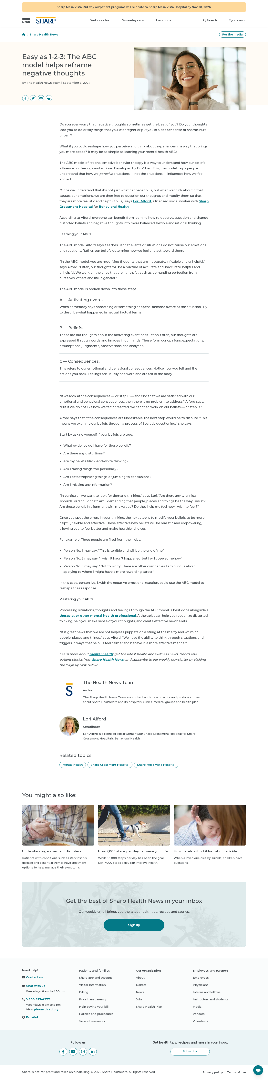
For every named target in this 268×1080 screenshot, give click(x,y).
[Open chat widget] (258, 1070)
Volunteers (200, 1021)
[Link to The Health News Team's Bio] (69, 692)
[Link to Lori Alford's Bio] (69, 728)
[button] (26, 20)
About (140, 977)
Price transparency (92, 999)
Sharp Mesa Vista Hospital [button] (156, 765)
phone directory (46, 1009)
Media (197, 1006)
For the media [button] (232, 34)
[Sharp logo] (46, 20)
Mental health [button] (73, 765)
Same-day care (133, 20)
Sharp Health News (44, 34)
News (140, 992)
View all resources (92, 1021)
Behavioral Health (114, 207)
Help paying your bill (93, 1006)
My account (237, 20)
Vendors (199, 1014)
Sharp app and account (95, 977)
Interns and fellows (207, 992)
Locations (163, 20)
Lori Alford (142, 201)
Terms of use (236, 1072)
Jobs (139, 999)
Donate (141, 985)
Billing (83, 992)
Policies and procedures (96, 1014)
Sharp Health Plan (149, 1006)
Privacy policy (213, 1072)
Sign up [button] (134, 925)
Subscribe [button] (190, 1051)
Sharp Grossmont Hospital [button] (110, 765)
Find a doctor (99, 20)
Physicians (200, 985)
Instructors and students (210, 999)
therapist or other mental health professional (97, 616)
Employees (201, 977)
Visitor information (92, 985)
